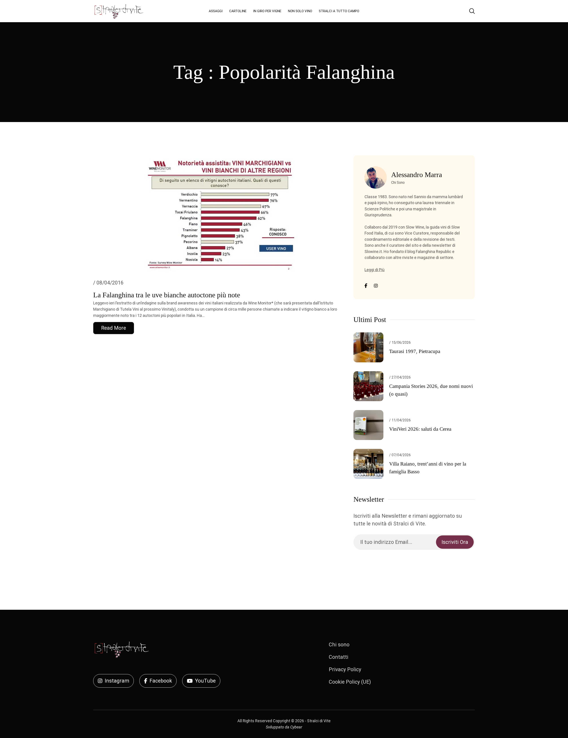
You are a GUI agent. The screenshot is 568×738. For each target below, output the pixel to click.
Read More (113, 328)
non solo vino (300, 11)
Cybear (296, 727)
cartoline (238, 11)
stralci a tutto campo (339, 11)
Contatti (338, 657)
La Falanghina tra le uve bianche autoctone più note (166, 295)
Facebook (161, 681)
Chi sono (339, 645)
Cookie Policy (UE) (350, 682)
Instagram (117, 681)
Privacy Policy (345, 670)
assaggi (216, 11)
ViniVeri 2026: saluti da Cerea (420, 429)
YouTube (205, 681)
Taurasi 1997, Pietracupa (414, 351)
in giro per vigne (267, 11)
